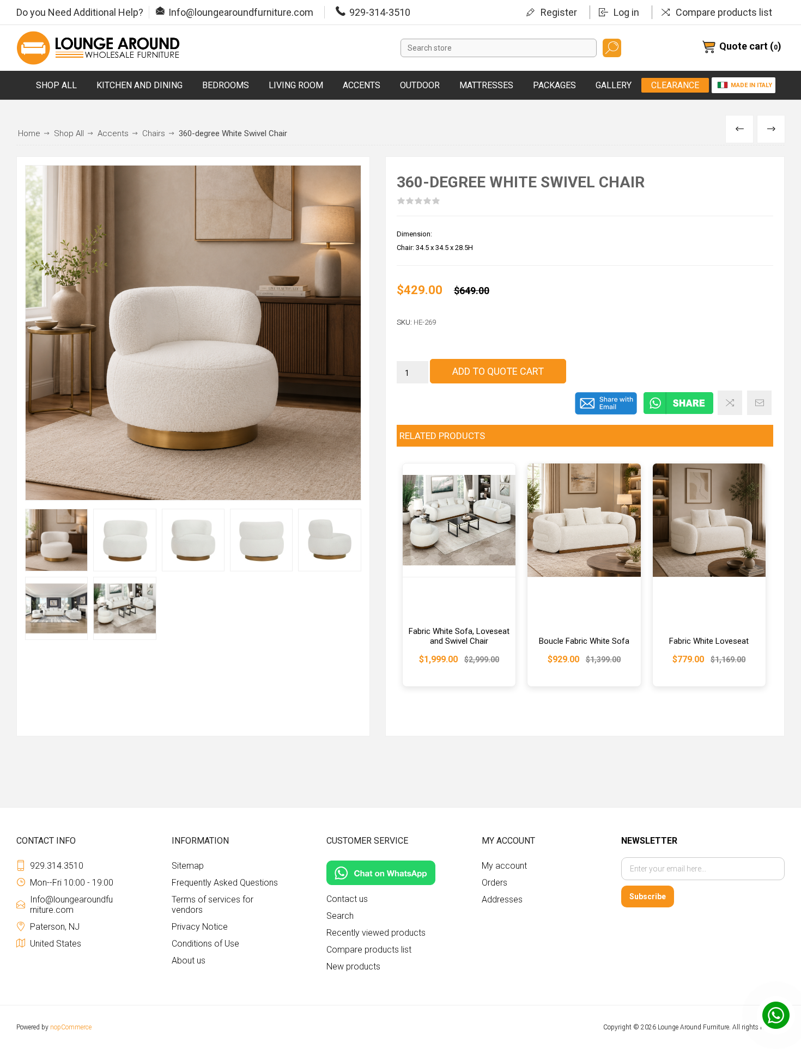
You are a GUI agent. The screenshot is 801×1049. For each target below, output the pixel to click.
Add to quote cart (498, 371)
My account (504, 866)
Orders (494, 882)
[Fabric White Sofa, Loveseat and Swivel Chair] (459, 574)
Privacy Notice (200, 927)
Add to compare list (730, 403)
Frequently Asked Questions (225, 882)
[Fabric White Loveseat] (709, 574)
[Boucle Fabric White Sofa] (583, 574)
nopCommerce (71, 1027)
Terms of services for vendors (212, 904)
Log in (626, 12)
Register (559, 12)
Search (612, 48)
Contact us (347, 899)
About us (188, 960)
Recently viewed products (376, 933)
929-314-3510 (379, 12)
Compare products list (724, 12)
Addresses (502, 899)
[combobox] (498, 48)
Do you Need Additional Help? (79, 12)
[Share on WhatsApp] (678, 412)
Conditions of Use (205, 943)
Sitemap (188, 866)
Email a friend (759, 403)
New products (353, 966)
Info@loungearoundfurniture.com (240, 12)
